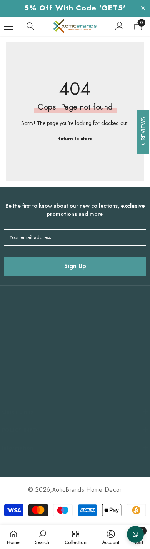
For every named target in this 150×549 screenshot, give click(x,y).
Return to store (75, 138)
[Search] (30, 26)
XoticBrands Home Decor (87, 489)
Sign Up (75, 266)
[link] (42, 537)
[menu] (8, 26)
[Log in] (119, 26)
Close (143, 8)
